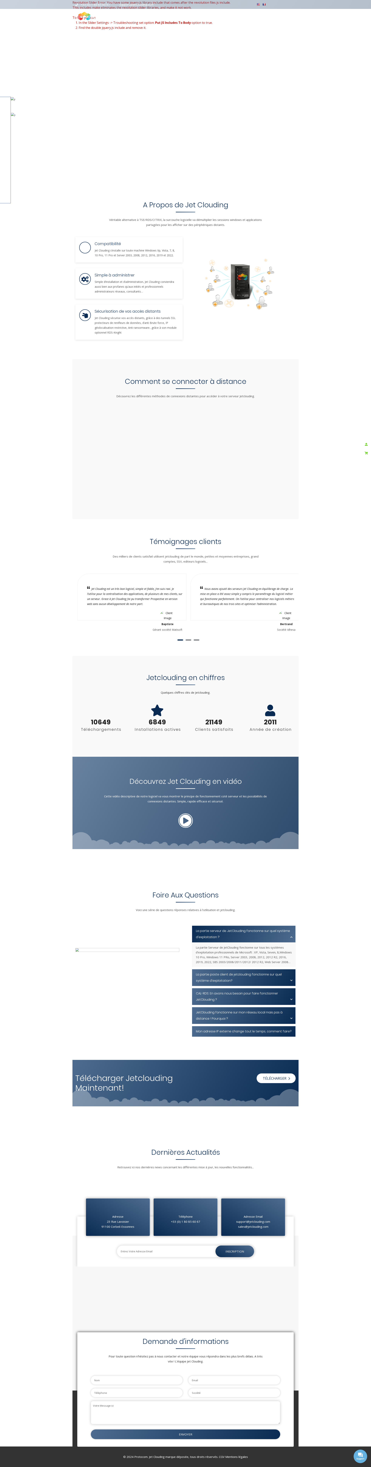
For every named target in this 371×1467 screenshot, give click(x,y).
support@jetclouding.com (136, 4)
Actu (238, 16)
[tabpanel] (244, 603)
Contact (271, 16)
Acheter (253, 16)
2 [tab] (188, 640)
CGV (222, 1457)
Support (223, 16)
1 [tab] (180, 640)
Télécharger (176, 16)
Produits (154, 16)
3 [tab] (196, 640)
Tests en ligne (201, 16)
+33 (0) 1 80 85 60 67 (95, 4)
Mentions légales (236, 1457)
